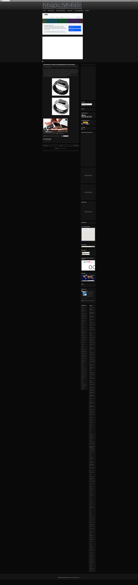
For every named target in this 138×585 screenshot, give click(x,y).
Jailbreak (91, 322)
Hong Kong (91, 374)
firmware (91, 398)
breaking (91, 493)
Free (90, 370)
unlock (91, 570)
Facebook (91, 352)
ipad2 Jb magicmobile (92, 406)
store (90, 563)
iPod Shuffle (92, 528)
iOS (90, 513)
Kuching (91, 344)
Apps (90, 335)
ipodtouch (91, 539)
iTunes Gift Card (51, 10)
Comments (85, 254)
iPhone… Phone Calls (92, 402)
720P (90, 427)
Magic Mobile (92, 329)
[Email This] (63, 136)
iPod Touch (91, 342)
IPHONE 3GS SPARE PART (92, 313)
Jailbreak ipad (92, 378)
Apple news (92, 319)
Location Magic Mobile (79, 10)
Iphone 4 (91, 327)
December (83, 316)
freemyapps (92, 507)
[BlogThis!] (64, 136)
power (91, 554)
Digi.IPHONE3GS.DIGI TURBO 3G (92, 447)
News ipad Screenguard (92, 465)
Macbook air (92, 458)
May (82, 325)
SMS (90, 474)
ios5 (90, 533)
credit (90, 502)
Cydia (91, 440)
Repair (91, 470)
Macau (91, 380)
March (83, 322)
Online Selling (92, 467)
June (82, 327)
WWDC (91, 488)
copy (90, 500)
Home (45, 10)
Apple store (91, 324)
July (82, 329)
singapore (91, 559)
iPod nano (91, 531)
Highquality (91, 354)
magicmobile (92, 414)
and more (91, 489)
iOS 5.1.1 (91, 519)
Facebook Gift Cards (90, 291)
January (83, 318)
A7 (90, 433)
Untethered (91, 357)
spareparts (91, 561)
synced (91, 565)
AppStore (91, 339)
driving (91, 505)
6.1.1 (90, 424)
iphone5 (91, 409)
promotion (91, 556)
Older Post (76, 145)
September (83, 310)
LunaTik (69, 66)
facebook (87, 10)
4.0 (90, 350)
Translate (89, 105)
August (83, 308)
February (83, 320)
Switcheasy (91, 390)
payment (91, 552)
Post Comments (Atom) (63, 148)
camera (91, 495)
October (83, 313)
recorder (91, 558)
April (82, 307)
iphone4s (91, 537)
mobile (91, 546)
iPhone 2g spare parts (91, 316)
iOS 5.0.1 (91, 359)
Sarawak (91, 388)
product (91, 417)
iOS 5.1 (91, 517)
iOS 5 (90, 515)
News (90, 325)
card (90, 498)
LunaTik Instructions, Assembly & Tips (49, 133)
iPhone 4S (91, 524)
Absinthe (91, 434)
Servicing (91, 476)
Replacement (70, 10)
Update (91, 486)
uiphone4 (91, 568)
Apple (91, 307)
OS (90, 346)
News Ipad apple (91, 462)
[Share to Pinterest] (67, 136)
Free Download (91, 372)
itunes (91, 541)
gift (90, 510)
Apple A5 (91, 438)
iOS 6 (90, 400)
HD (90, 455)
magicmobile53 (92, 361)
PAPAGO (91, 382)
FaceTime (91, 451)
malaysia (91, 363)
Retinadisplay (92, 472)
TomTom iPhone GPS (92, 395)
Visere (59, 133)
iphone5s (91, 412)
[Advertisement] (86, 83)
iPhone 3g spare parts (91, 309)
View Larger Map (84, 241)
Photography (92, 384)
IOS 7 (91, 376)
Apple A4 (91, 436)
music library (92, 550)
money (91, 548)
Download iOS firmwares (60, 10)
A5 (90, 431)
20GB (91, 422)
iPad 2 (91, 520)
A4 (90, 429)
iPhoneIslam (92, 526)
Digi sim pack (92, 443)
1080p (91, 420)
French (91, 453)
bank (90, 491)
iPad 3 (91, 522)
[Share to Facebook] (66, 136)
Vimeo (63, 133)
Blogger (79, 577)
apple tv (91, 340)
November (83, 315)
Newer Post (45, 145)
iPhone (91, 333)
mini (90, 544)
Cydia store (91, 337)
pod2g (91, 365)
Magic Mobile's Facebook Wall (88, 300)
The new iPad (92, 483)
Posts (84, 252)
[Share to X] (65, 136)
